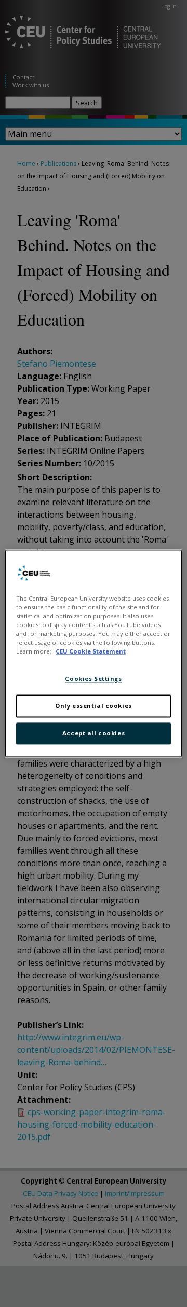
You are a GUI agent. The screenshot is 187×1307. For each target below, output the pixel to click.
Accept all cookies (93, 734)
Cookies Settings (93, 679)
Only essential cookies (93, 706)
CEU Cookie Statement (91, 652)
